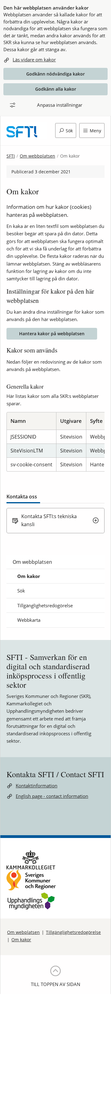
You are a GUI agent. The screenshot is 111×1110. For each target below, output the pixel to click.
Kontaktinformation (36, 785)
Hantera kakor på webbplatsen (51, 333)
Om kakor (28, 576)
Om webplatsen (23, 932)
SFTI (10, 156)
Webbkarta (28, 620)
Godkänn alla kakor (55, 89)
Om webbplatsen (37, 156)
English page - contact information (52, 796)
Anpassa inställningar (59, 105)
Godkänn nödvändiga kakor (55, 74)
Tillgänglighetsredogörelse (45, 605)
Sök (21, 591)
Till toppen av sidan (55, 984)
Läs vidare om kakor (34, 59)
